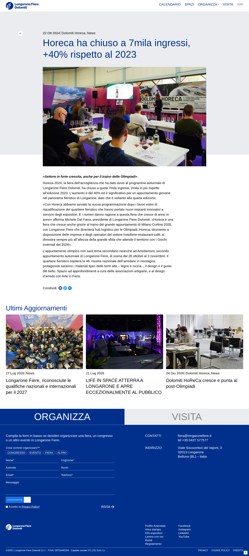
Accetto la (24, 506)
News (91, 33)
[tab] (62, 417)
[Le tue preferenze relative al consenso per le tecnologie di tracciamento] (245, 552)
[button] (60, 288)
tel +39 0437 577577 (193, 440)
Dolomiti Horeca (73, 33)
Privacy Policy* (31, 506)
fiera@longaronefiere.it (194, 436)
